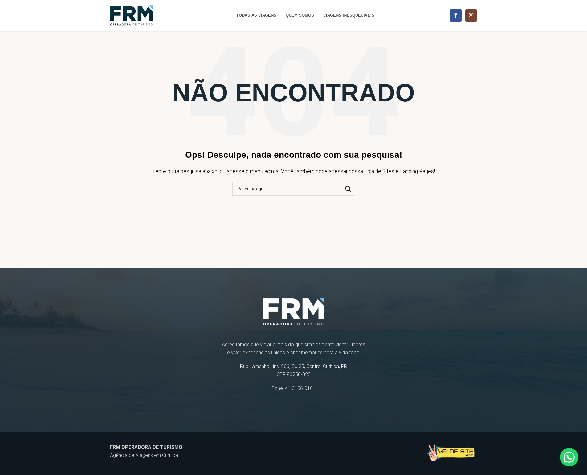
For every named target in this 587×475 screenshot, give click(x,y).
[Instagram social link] (471, 15)
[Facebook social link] (456, 15)
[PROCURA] (348, 189)
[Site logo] (131, 15)
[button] (569, 457)
